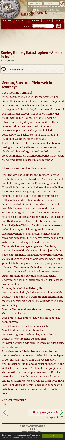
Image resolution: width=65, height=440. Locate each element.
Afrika (58, 20)
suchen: (28, 26)
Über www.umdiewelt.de (32, 425)
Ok (53, 436)
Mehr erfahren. (35, 437)
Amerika (7, 20)
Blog (32, 428)
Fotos (5, 412)
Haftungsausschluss (32, 431)
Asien (47, 20)
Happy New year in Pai (46, 412)
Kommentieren (16, 69)
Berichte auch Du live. (48, 10)
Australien (21, 20)
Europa (35, 20)
